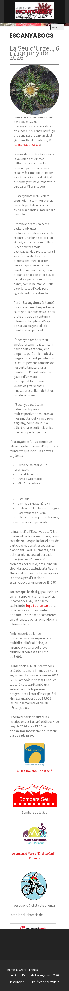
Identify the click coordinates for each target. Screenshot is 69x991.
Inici (13, 975)
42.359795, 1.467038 (27, 145)
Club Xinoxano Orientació (34, 771)
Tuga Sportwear (36, 606)
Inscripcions (18, 982)
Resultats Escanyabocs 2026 (40, 975)
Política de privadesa (45, 982)
